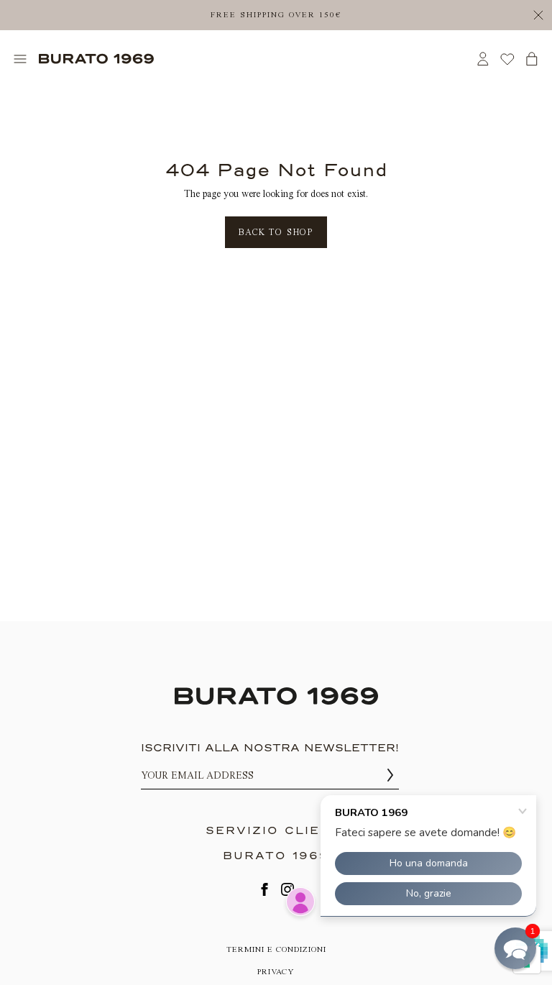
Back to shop (276, 232)
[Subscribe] (390, 775)
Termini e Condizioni (276, 949)
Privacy (276, 971)
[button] (515, 948)
